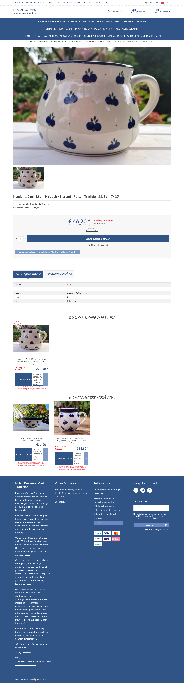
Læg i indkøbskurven (98, 238)
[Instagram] (142, 490)
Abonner (150, 525)
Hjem (31, 41)
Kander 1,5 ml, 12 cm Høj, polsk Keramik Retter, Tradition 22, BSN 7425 (31, 361)
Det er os (98, 493)
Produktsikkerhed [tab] (59, 274)
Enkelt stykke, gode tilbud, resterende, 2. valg (31, 439)
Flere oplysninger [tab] (28, 274)
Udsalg (141, 21)
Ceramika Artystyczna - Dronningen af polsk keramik (79, 28)
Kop (91, 21)
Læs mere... (60, 501)
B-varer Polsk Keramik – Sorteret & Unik (62, 21)
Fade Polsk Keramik (126, 28)
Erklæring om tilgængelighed (108, 510)
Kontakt (98, 518)
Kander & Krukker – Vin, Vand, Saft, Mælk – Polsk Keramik (118, 36)
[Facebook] (135, 490)
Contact (108, 3)
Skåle (100, 21)
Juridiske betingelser (104, 497)
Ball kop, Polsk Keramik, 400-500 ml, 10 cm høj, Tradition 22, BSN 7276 (71, 440)
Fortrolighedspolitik (104, 502)
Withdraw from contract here (108, 523)
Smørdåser (113, 21)
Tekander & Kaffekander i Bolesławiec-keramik (51, 36)
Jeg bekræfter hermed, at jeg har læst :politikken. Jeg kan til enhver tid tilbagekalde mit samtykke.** (151, 516)
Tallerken (128, 21)
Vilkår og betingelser (104, 506)
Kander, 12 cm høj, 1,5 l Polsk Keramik (89, 41)
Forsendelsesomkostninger (107, 489)
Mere (158, 36)
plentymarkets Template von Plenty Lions (29, 679)
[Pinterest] (149, 490)
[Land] (162, 2)
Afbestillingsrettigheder (106, 514)
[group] (31, 418)
